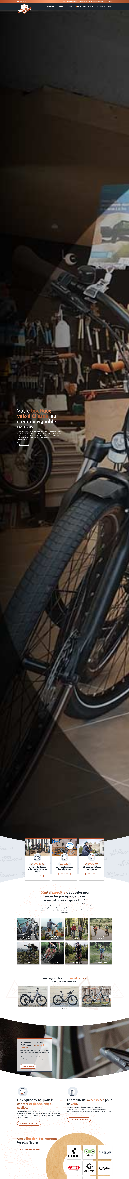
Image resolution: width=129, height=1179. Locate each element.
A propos (90, 6)
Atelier (60, 6)
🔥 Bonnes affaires (80, 6)
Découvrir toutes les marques (30, 1150)
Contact (110, 6)
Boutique (50, 6)
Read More (29, 940)
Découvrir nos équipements (29, 1123)
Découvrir (37, 876)
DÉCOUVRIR (64, 874)
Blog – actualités (100, 6)
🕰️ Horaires (109, 1)
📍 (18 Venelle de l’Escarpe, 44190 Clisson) (83, 1)
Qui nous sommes (28, 1066)
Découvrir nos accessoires (79, 1119)
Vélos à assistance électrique (28, 936)
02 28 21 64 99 (22, 1)
